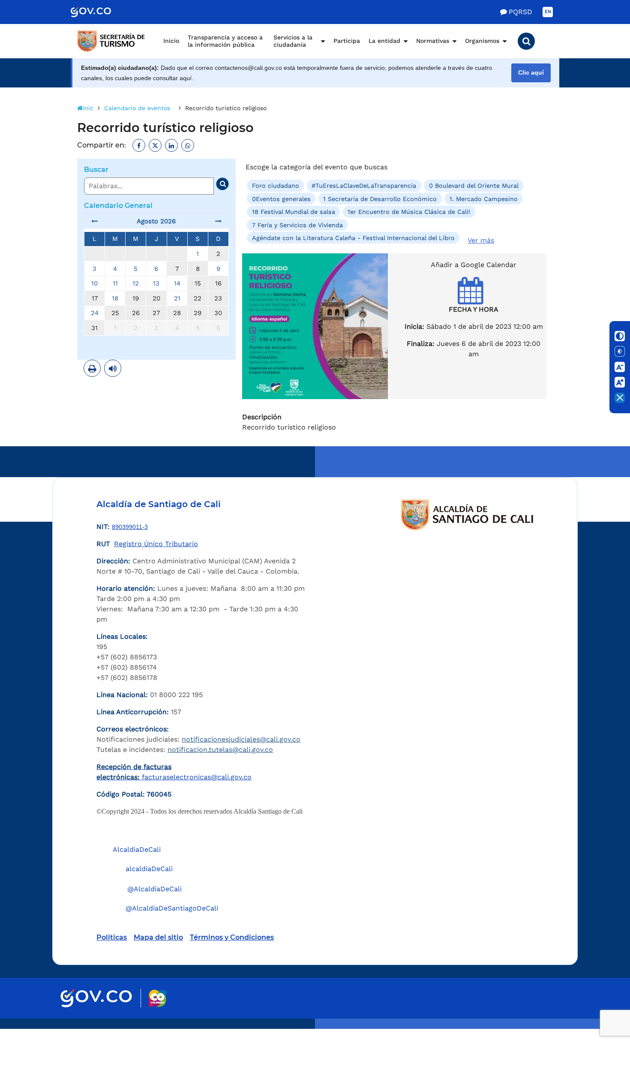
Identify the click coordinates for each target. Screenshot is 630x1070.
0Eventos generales (281, 198)
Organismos (482, 40)
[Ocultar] (619, 398)
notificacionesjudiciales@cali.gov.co (241, 739)
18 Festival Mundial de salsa (293, 211)
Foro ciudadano (275, 185)
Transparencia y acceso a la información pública (225, 41)
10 (94, 283)
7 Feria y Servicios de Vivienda (297, 224)
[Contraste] (619, 336)
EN (548, 12)
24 (95, 313)
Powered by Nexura (599, 1024)
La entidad (384, 40)
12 (135, 283)
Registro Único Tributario (156, 544)
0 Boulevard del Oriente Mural (474, 185)
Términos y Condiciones (232, 937)
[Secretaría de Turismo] (111, 41)
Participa (346, 40)
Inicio (171, 40)
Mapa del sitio (158, 937)
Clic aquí (531, 72)
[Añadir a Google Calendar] (474, 298)
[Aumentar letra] (619, 382)
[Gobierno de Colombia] (100, 12)
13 (156, 283)
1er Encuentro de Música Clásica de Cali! (409, 211)
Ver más (481, 240)
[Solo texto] (619, 351)
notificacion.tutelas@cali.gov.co (220, 749)
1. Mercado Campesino (484, 198)
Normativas (432, 40)
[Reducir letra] (619, 367)
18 (115, 298)
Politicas (111, 937)
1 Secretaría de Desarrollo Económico (380, 198)
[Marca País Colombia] (157, 998)
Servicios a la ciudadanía (292, 41)
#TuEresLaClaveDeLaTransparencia (364, 185)
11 (115, 283)
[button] (526, 41)
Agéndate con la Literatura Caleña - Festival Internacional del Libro (353, 237)
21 (177, 298)
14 (177, 283)
